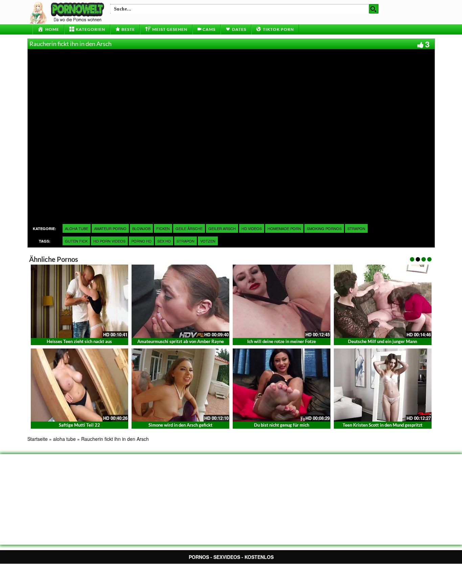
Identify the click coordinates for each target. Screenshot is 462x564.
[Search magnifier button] (373, 9)
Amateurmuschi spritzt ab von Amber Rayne (180, 341)
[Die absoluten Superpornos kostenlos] (68, 11)
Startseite (37, 438)
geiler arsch (222, 228)
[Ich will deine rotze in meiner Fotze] (281, 301)
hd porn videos (109, 241)
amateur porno (110, 228)
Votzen (207, 241)
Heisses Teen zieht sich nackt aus (79, 341)
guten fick (76, 241)
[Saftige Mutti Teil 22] (80, 385)
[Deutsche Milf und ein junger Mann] (383, 301)
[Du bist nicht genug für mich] (281, 385)
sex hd (164, 241)
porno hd (141, 241)
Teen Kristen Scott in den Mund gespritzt (382, 425)
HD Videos (251, 228)
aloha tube (76, 228)
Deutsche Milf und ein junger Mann (382, 341)
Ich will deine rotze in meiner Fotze (281, 341)
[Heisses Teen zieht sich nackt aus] (80, 301)
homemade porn (284, 228)
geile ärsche (189, 228)
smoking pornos (324, 228)
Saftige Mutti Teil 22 (79, 425)
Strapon (356, 228)
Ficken (163, 228)
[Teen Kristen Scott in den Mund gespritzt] (383, 385)
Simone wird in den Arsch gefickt (180, 425)
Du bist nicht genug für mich (281, 425)
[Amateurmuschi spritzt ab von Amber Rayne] (180, 301)
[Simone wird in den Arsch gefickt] (180, 385)
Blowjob (141, 228)
